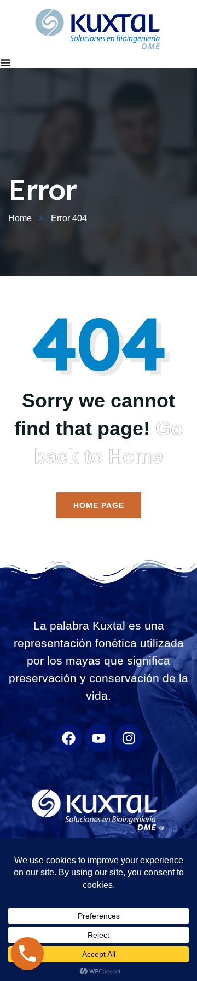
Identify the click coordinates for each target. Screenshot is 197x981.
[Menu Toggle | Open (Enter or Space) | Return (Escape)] (5, 62)
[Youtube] (98, 738)
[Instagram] (128, 738)
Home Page (98, 505)
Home (20, 218)
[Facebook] (68, 738)
